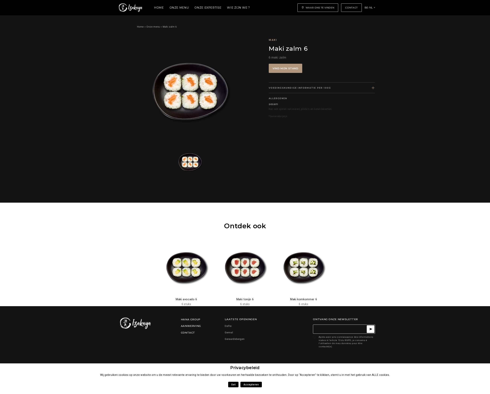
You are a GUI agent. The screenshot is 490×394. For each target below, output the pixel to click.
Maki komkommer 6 (303, 299)
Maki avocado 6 (186, 299)
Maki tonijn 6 (245, 299)
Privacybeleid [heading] (245, 367)
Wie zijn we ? (238, 7)
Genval (229, 332)
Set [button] (233, 384)
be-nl (369, 7)
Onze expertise (207, 7)
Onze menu (179, 7)
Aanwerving (191, 325)
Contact (188, 332)
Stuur (370, 329)
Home (159, 7)
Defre (228, 326)
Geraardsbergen (234, 339)
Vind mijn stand (285, 68)
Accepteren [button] (251, 384)
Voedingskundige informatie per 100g (300, 87)
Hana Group (190, 319)
